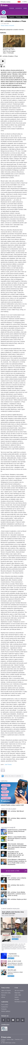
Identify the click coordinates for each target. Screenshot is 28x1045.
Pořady (18, 17)
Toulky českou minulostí (7, 25)
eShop (3, 997)
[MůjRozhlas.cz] (3, 33)
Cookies (3, 1039)
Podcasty (4, 1009)
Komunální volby (6, 992)
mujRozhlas (4, 781)
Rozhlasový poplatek (20, 1001)
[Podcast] (1, 67)
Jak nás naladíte (19, 990)
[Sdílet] (4, 67)
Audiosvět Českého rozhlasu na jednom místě (12, 805)
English (3, 1041)
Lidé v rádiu (18, 995)
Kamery (25, 8)
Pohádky (4, 791)
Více (24, 17)
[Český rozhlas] (5, 2)
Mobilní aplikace (5, 1011)
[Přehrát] (3, 61)
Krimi (3, 788)
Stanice (3, 995)
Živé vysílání (5, 798)
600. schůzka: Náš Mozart (16, 811)
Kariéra (17, 997)
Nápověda (17, 992)
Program (11, 8)
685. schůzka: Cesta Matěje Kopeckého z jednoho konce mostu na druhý (17, 893)
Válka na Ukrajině (6, 990)
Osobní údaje (10, 1039)
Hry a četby (5, 785)
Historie (3, 17)
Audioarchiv (18, 8)
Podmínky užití (18, 1039)
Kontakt (17, 999)
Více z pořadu (6, 876)
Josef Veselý (8, 764)
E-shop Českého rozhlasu (10, 908)
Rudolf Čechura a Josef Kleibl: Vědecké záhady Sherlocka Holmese (17, 831)
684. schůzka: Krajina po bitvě (17, 899)
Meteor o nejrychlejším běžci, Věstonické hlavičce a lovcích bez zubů (17, 838)
